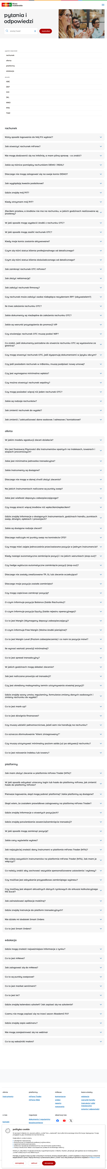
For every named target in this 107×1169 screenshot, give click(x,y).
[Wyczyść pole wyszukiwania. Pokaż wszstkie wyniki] (35, 31)
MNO (8, 103)
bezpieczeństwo (36, 1123)
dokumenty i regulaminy (39, 1119)
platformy (10, 66)
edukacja (10, 71)
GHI (7, 92)
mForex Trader (35, 1097)
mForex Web (34, 1100)
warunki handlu (88, 1100)
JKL (7, 97)
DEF (8, 87)
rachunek (10, 55)
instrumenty (8, 1097)
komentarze (60, 1097)
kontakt (6, 1122)
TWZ (8, 113)
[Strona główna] (12, 4)
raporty (58, 1103)
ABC (8, 82)
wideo (57, 1100)
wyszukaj (46, 31)
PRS (8, 108)
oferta (8, 61)
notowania (59, 1107)
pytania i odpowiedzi (90, 1109)
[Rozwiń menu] (103, 5)
